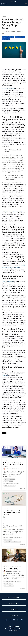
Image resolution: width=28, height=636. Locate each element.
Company (13, 615)
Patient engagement (8, 281)
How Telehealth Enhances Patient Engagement (12, 567)
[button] (26, 3)
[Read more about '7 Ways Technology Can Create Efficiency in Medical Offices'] (14, 452)
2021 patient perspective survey (12, 211)
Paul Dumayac (6, 31)
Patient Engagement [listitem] (8, 581)
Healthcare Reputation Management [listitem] (12, 541)
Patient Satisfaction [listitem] (8, 481)
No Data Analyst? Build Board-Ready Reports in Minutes (12, 512)
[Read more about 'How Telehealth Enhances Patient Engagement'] (14, 555)
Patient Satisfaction (20, 36)
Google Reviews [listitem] (8, 539)
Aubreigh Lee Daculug (11, 526)
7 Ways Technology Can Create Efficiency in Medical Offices (13, 464)
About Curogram (13, 597)
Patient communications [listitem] (9, 479)
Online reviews (6, 39)
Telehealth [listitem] (17, 581)
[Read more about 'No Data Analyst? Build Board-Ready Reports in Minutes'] (14, 499)
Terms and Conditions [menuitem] (10, 628)
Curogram (5, 375)
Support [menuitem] (16, 1)
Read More (22, 488)
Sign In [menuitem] (11, 1)
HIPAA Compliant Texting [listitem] (9, 485)
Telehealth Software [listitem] (8, 585)
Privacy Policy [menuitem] (19, 628)
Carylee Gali (9, 468)
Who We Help (13, 603)
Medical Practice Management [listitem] (11, 483)
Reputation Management (8, 36)
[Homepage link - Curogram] (14, 626)
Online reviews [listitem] (18, 537)
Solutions (13, 609)
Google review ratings (8, 88)
